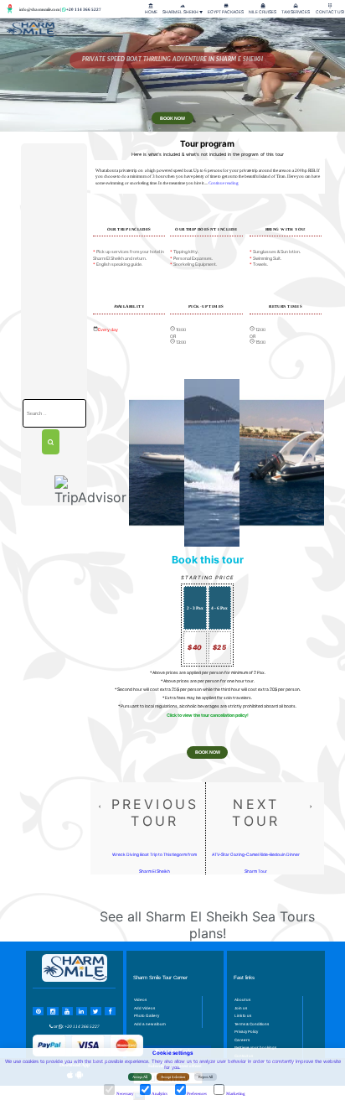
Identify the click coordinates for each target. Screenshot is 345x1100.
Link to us (242, 1016)
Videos (140, 1000)
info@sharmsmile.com (39, 9)
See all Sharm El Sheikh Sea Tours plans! (207, 925)
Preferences (197, 1094)
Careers (242, 1040)
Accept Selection (173, 1077)
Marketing (235, 1094)
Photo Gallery (146, 1016)
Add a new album (150, 1024)
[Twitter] (95, 1010)
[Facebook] (110, 1010)
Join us (240, 1008)
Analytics (159, 1094)
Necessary (124, 1094)
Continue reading (224, 182)
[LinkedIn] (81, 1010)
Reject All (205, 1077)
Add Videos (144, 1008)
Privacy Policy (246, 1032)
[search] (51, 441)
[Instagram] (52, 1010)
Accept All (139, 1077)
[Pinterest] (38, 1010)
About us (242, 1000)
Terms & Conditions (251, 1024)
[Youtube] (67, 1010)
